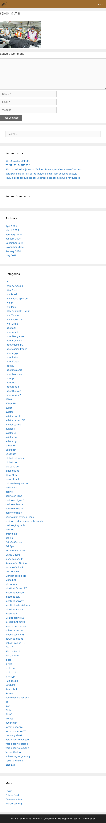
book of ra (11, 475)
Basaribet (11, 454)
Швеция (10, 764)
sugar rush (11, 722)
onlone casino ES (15, 634)
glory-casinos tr (14, 559)
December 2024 (14, 243)
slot (8, 706)
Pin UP (9, 647)
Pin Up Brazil (13, 651)
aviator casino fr (14, 424)
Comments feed (14, 799)
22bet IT (10, 407)
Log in (9, 791)
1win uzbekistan (14, 319)
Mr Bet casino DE (15, 617)
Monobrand (12, 584)
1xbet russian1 (13, 395)
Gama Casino (13, 554)
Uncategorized (14, 735)
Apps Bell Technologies (83, 818)
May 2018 (11, 255)
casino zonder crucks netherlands (24, 521)
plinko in (10, 668)
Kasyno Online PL (15, 567)
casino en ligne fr (15, 500)
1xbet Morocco (14, 374)
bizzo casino (12, 470)
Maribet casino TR (16, 575)
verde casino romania (17, 748)
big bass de (12, 466)
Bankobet (11, 449)
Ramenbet (11, 689)
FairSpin (10, 546)
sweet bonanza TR (16, 731)
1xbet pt (10, 378)
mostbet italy (13, 596)
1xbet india (12, 357)
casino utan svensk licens (20, 517)
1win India (11, 307)
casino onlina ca (14, 504)
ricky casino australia (17, 697)
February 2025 (14, 234)
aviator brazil (13, 416)
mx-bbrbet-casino (16, 626)
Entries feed (12, 795)
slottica (10, 718)
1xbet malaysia (14, 370)
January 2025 (13, 238)
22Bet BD (11, 403)
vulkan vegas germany (18, 756)
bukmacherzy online (17, 483)
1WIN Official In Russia (18, 311)
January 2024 (13, 251)
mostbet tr (11, 613)
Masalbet (11, 580)
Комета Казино (14, 760)
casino (9, 491)
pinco (8, 659)
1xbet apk (11, 328)
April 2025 (11, 226)
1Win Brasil (12, 290)
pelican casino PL (15, 643)
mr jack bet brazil (15, 622)
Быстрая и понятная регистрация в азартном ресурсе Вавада (41, 173)
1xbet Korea (12, 361)
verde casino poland (17, 743)
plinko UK (11, 672)
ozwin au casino (14, 638)
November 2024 (15, 247)
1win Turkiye (12, 315)
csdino (9, 538)
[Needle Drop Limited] (4, 4)
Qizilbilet (10, 685)
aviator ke (11, 433)
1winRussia (12, 323)
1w (7, 281)
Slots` (9, 714)
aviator (9, 412)
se (7, 701)
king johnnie (12, 571)
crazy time (11, 533)
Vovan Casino (13, 752)
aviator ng (11, 441)
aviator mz (11, 437)
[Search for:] (53, 134)
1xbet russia (12, 386)
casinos (10, 529)
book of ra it (12, 479)
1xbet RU (11, 382)
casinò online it (14, 512)
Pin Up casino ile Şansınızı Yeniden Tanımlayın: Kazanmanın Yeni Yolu (44, 169)
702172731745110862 (18, 165)
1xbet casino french (16, 349)
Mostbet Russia (14, 609)
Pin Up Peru (12, 655)
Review (10, 693)
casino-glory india (15, 525)
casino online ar (14, 508)
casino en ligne (14, 496)
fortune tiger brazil (16, 550)
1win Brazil (11, 294)
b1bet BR (11, 445)
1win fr (9, 302)
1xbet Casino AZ (15, 340)
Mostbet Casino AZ (16, 588)
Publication (12, 680)
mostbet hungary (15, 592)
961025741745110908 (18, 161)
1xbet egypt (12, 353)
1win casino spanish (17, 298)
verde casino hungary (17, 739)
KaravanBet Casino (16, 563)
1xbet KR (10, 365)
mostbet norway (15, 601)
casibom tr (11, 487)
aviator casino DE (15, 420)
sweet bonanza (14, 727)
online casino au (14, 630)
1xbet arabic (12, 332)
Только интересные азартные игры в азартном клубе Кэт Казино (43, 177)
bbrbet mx (11, 462)
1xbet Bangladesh (15, 336)
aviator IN (11, 428)
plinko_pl (10, 676)
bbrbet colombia (15, 458)
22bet (9, 399)
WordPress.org (14, 803)
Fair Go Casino (14, 542)
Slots (8, 710)
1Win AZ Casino (14, 286)
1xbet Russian (13, 391)
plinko (9, 664)
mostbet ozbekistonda (18, 605)
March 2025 (12, 230)
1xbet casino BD (14, 344)
